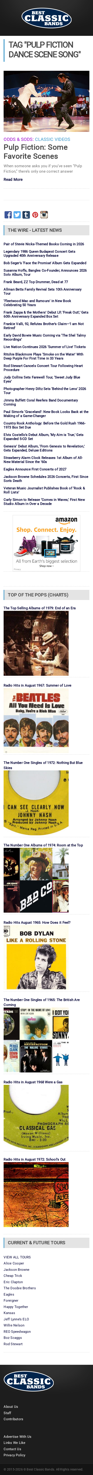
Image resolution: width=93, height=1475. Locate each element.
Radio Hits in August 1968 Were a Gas (33, 1082)
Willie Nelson (14, 1325)
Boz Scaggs (13, 1338)
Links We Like (14, 1443)
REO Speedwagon (17, 1332)
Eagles (9, 1294)
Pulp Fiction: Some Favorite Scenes (36, 151)
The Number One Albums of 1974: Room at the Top (43, 845)
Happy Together (16, 1307)
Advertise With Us (17, 1437)
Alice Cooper (14, 1263)
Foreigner (11, 1301)
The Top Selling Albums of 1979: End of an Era (40, 608)
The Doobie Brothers (20, 1288)
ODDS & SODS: (19, 139)
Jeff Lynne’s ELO (16, 1319)
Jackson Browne (16, 1270)
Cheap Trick (13, 1276)
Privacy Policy (14, 1455)
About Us (11, 1407)
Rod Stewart (13, 1344)
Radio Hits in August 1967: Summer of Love (37, 685)
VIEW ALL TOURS (17, 1257)
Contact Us (12, 1449)
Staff (7, 1413)
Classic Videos (52, 139)
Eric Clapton (13, 1282)
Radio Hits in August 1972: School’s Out (34, 1159)
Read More (13, 180)
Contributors (13, 1419)
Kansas (9, 1313)
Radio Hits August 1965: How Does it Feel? (37, 923)
